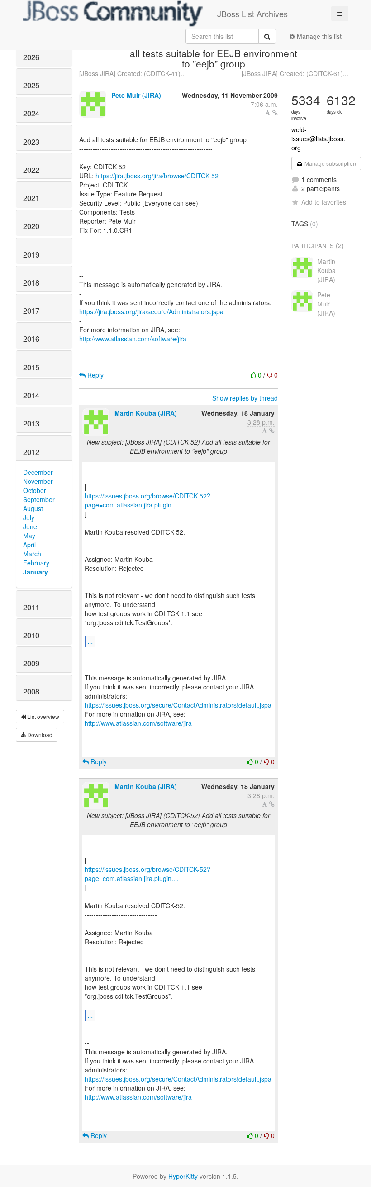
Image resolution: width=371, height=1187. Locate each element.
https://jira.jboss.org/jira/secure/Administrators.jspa (151, 311)
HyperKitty (183, 1176)
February (36, 562)
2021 (31, 197)
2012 (31, 451)
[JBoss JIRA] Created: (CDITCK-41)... (132, 73)
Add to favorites (323, 201)
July (28, 517)
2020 (31, 225)
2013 (31, 423)
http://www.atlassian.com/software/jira (132, 338)
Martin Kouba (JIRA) (145, 412)
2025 (31, 85)
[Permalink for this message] (275, 113)
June (30, 526)
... (90, 641)
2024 (31, 113)
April (29, 544)
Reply (95, 374)
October (34, 490)
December (38, 472)
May (29, 535)
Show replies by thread (245, 397)
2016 (31, 338)
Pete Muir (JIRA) (136, 95)
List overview (42, 716)
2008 (31, 691)
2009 (31, 663)
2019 (31, 254)
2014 (31, 395)
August (33, 508)
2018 (31, 282)
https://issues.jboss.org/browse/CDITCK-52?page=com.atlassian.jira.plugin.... (147, 500)
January (35, 571)
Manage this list (318, 36)
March (32, 553)
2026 (31, 57)
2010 (31, 635)
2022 (31, 169)
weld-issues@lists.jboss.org (318, 138)
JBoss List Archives (252, 13)
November (38, 481)
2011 (31, 607)
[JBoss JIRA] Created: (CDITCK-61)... (295, 73)
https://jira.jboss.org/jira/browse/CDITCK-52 (157, 175)
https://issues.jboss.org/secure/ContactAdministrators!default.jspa (178, 704)
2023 (31, 141)
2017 (31, 310)
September (39, 499)
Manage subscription (329, 163)
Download (39, 734)
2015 (31, 367)
